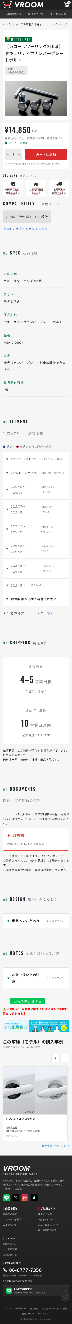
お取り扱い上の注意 (38, 978)
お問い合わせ (10, 1254)
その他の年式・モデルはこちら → (27, 228)
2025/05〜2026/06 (33, 568)
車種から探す (10, 1214)
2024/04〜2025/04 (33, 548)
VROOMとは (14, 14)
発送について (36, 14)
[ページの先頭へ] (65, 1298)
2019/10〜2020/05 (38, 473)
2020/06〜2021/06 (33, 489)
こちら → (51, 612)
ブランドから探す (12, 1219)
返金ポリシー (28, 1313)
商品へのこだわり (38, 920)
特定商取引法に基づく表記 (54, 1308)
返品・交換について (48, 1224)
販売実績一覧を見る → (55, 1146)
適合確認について (47, 1229)
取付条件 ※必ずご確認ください (34, 599)
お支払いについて (47, 1219)
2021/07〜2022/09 (33, 509)
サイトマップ (44, 1313)
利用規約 (34, 1308)
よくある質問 (58, 14)
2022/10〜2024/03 (33, 529)
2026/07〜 (28, 585)
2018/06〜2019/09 (38, 459)
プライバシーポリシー (15, 1308)
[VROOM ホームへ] (28, 5)
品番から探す (10, 1224)
